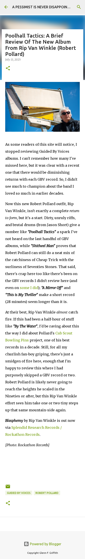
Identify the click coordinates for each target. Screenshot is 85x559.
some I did (29, 288)
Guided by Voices (19, 493)
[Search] (79, 7)
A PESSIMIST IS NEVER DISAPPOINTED (43, 7)
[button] (7, 68)
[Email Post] (7, 488)
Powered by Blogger (45, 544)
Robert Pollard (47, 493)
